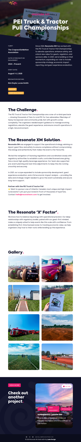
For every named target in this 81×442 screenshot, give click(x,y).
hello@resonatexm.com (45, 437)
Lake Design (51, 439)
